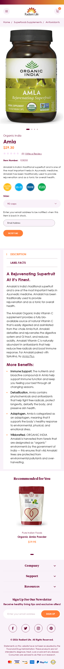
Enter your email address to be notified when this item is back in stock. (30, 214)
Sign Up (50, 613)
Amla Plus (28, 356)
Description (18, 254)
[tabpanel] (32, 515)
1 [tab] (28, 129)
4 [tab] (37, 129)
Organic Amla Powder (32, 536)
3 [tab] (34, 129)
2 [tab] (31, 129)
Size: (6, 196)
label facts (18, 262)
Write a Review (33, 153)
